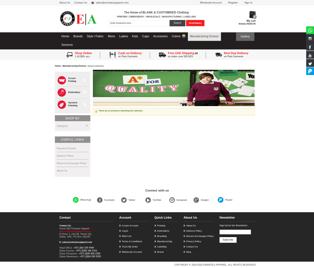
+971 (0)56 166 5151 (86, 250)
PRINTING (122, 16)
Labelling (161, 246)
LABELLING (190, 16)
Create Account (130, 225)
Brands (78, 36)
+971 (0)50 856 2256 (89, 253)
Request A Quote (66, 148)
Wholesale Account (211, 2)
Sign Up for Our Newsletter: (234, 225)
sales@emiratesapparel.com (112, 2)
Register (233, 2)
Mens (111, 36)
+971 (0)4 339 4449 (83, 247)
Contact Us (80, 2)
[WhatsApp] (76, 200)
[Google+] (196, 200)
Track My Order (130, 246)
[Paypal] (221, 200)
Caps (145, 36)
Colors (176, 36)
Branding (162, 236)
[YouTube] (148, 200)
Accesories (160, 36)
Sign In (248, 2)
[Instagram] (172, 200)
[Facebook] (99, 200)
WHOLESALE (153, 16)
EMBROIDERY (136, 16)
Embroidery (163, 231)
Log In (125, 231)
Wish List (126, 236)
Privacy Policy (193, 241)
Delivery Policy (65, 155)
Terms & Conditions (132, 241)
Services (67, 44)
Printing (161, 225)
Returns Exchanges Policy (72, 163)
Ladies (123, 36)
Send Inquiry (195, 23)
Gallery (245, 36)
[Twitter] (124, 200)
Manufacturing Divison (204, 36)
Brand (160, 252)
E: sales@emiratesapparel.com (75, 242)
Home (65, 36)
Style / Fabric (95, 36)
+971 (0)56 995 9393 (90, 256)
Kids (135, 36)
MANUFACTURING (172, 16)
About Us (64, 2)
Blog (188, 252)
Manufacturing (164, 241)
